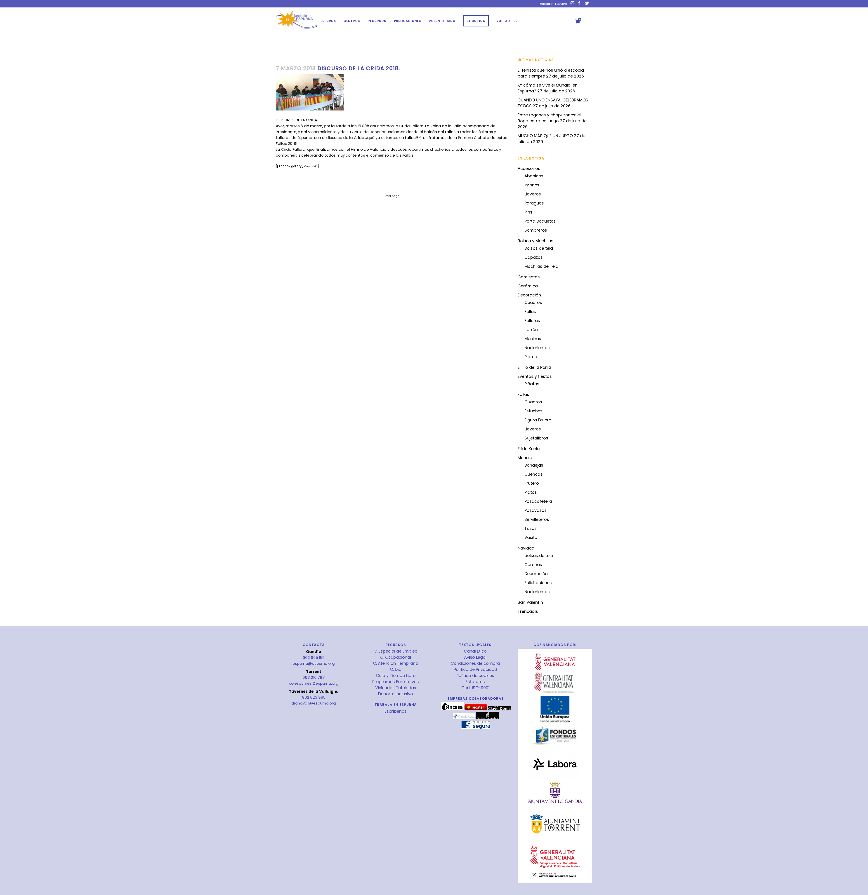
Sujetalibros (536, 438)
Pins (528, 212)
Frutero (531, 483)
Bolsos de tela (538, 248)
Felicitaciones (538, 582)
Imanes (531, 185)
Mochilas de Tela (541, 266)
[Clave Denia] (499, 709)
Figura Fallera (537, 420)
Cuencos (533, 474)
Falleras (532, 320)
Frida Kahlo (529, 448)
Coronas (533, 564)
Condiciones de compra (475, 663)
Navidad (526, 548)
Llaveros (532, 194)
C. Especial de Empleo (395, 651)
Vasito (530, 537)
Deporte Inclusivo (395, 693)
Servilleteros (536, 519)
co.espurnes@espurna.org (313, 683)
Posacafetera (538, 501)
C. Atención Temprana (395, 663)
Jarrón (531, 329)
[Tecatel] (476, 709)
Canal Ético (475, 651)
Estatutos (475, 681)
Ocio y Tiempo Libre (395, 675)
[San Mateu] (487, 718)
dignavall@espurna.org (313, 703)
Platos (530, 356)
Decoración (529, 295)
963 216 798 (313, 677)
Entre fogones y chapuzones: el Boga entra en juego (549, 118)
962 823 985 (314, 697)
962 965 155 (314, 657)
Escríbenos (395, 711)
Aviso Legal (475, 657)
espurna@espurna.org (313, 663)
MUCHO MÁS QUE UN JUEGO (545, 136)
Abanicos (533, 176)
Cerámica (528, 286)
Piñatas (531, 384)
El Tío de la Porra (534, 367)
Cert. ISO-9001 (475, 687)
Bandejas (533, 465)
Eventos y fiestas (535, 376)
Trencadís (528, 611)
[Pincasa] (452, 709)
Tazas (530, 528)
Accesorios (529, 168)
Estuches (533, 411)
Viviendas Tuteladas (395, 687)
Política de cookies (475, 675)
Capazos (533, 257)
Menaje (525, 457)
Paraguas (534, 203)
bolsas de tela (538, 555)
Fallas (530, 311)
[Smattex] (464, 718)
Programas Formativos (395, 681)
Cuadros (533, 302)
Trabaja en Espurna (552, 4)
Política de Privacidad (475, 669)
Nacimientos (537, 347)
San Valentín (530, 602)
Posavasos (535, 510)
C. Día (395, 669)
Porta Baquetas (540, 221)
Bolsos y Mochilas (535, 241)
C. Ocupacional (395, 657)
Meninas (532, 338)
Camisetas (529, 277)
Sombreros (535, 230)
